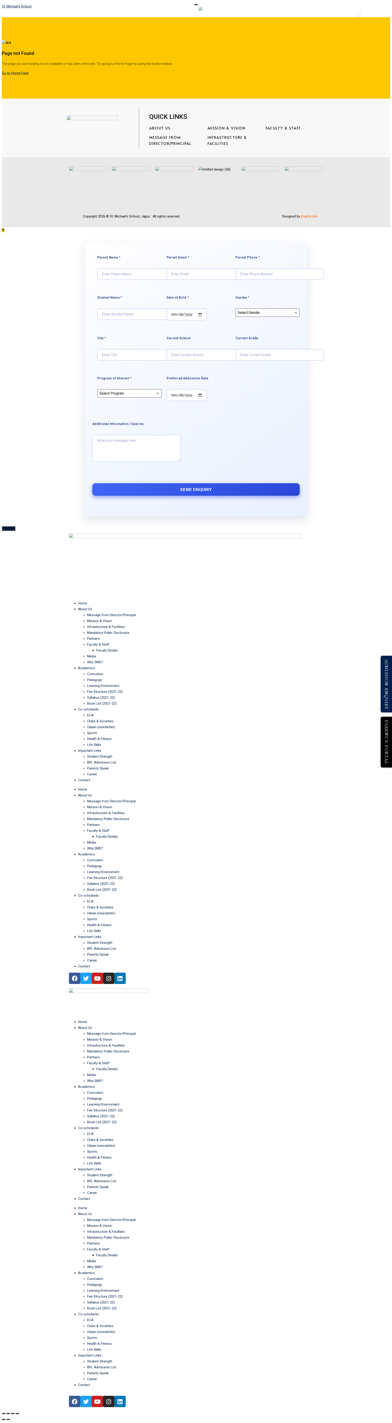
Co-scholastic (88, 709)
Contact (84, 780)
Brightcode (309, 216)
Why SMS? (95, 662)
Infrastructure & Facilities (227, 140)
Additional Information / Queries (118, 424)
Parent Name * (108, 257)
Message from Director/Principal (170, 140)
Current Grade (246, 338)
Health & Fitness (99, 739)
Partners (93, 639)
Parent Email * (178, 257)
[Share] (13, 1413)
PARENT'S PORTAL (386, 742)
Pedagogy (94, 680)
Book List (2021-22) (102, 703)
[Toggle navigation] (196, 4)
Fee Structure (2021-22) (105, 692)
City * (101, 338)
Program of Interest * (114, 378)
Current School (179, 338)
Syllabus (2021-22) (101, 698)
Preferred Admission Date (187, 378)
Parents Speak (98, 768)
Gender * (242, 297)
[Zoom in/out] (3, 1413)
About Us (159, 127)
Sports (92, 733)
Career (92, 774)
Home (82, 603)
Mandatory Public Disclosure (108, 633)
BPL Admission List (101, 762)
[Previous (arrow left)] (3, 1419)
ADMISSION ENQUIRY (386, 684)
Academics (86, 668)
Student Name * (109, 297)
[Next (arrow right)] (8, 1419)
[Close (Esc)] (17, 1413)
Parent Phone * (247, 257)
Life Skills (94, 745)
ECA (90, 715)
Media (91, 656)
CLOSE (9, 528)
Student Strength (99, 756)
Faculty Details (107, 650)
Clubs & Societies (100, 721)
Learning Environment (103, 686)
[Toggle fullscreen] (8, 1413)
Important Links (89, 751)
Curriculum (95, 674)
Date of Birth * (178, 297)
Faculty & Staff (283, 127)
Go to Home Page (15, 73)
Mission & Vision (226, 127)
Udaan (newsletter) (101, 727)
